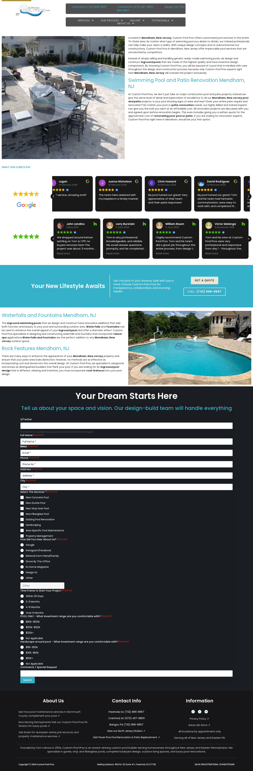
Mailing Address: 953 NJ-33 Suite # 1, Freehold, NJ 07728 (126, 764)
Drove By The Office (38, 561)
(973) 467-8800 (143, 7)
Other (29, 578)
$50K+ (29, 658)
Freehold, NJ (79, 7)
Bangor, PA (171, 7)
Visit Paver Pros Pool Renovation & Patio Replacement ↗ (126, 737)
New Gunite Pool (35, 503)
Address (31, 469)
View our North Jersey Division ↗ (126, 731)
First (22, 446)
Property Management (39, 536)
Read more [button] (63, 253)
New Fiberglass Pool (37, 514)
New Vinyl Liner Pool (37, 508)
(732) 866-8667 (97, 7)
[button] (248, 196)
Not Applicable (34, 638)
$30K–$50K (32, 652)
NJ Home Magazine (37, 567)
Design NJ (31, 572)
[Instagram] (193, 711)
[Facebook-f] (199, 711)
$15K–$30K (32, 647)
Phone (29, 458)
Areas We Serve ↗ (199, 725)
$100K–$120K (33, 627)
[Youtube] (206, 711)
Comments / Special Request (38, 667)
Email (29, 446)
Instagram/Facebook (38, 550)
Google (30, 545)
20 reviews (32, 241)
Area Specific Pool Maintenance (45, 530)
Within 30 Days (35, 596)
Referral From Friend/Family (42, 556)
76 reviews (32, 199)
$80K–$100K (33, 621)
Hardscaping (33, 525)
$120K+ (30, 632)
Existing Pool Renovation (40, 519)
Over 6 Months (35, 613)
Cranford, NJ (125, 7)
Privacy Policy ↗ (200, 718)
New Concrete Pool (37, 497)
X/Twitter (26, 419)
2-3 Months (33, 601)
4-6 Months (33, 607)
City (28, 480)
